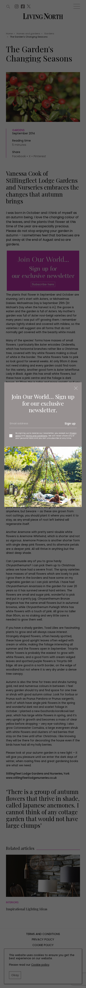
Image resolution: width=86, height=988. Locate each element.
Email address (18, 425)
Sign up (70, 424)
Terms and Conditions (36, 435)
